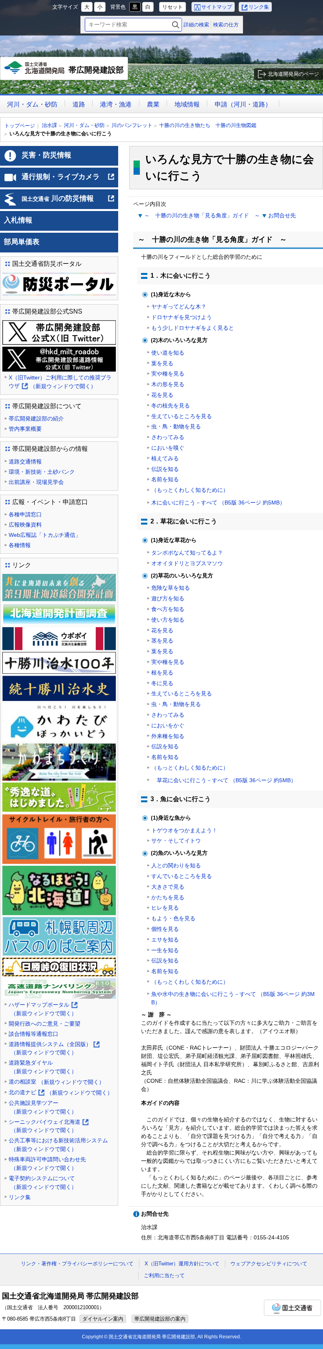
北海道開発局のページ (293, 74)
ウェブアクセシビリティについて (268, 1264)
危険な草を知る (170, 588)
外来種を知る (167, 736)
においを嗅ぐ (167, 448)
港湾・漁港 (116, 104)
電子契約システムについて (43, 1182)
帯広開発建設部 (66, 72)
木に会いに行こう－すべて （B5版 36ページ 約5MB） (218, 502)
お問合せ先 (282, 215)
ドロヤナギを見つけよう (181, 317)
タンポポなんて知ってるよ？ (187, 552)
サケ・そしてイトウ (176, 840)
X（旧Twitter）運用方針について (182, 1264)
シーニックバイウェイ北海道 (48, 1127)
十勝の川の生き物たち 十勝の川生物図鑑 (207, 125)
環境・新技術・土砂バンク (42, 472)
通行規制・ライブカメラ (68, 179)
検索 (176, 24)
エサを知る (165, 939)
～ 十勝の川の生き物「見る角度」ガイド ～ (202, 215)
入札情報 (18, 220)
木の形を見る (167, 384)
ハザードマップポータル (43, 1009)
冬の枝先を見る (170, 405)
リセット (172, 7)
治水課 (49, 125)
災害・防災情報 (46, 155)
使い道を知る (167, 352)
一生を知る (165, 950)
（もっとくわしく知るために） (189, 490)
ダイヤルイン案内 (102, 1319)
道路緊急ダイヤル (43, 1066)
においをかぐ (167, 725)
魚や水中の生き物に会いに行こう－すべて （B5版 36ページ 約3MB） (233, 998)
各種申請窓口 (25, 514)
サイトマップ (216, 7)
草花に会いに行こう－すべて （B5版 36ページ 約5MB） (223, 780)
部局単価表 (21, 242)
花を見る (162, 395)
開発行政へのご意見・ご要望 (44, 1023)
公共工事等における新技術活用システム (58, 1144)
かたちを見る (167, 897)
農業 (153, 104)
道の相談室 (56, 1081)
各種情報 (20, 545)
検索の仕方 (226, 25)
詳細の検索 (196, 25)
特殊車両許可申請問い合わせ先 (47, 1163)
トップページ (19, 126)
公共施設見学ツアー (43, 1107)
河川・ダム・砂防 (32, 104)
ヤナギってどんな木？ (178, 306)
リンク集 (259, 7)
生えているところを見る (181, 416)
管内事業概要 (25, 429)
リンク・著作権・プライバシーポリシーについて (77, 1264)
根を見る (162, 672)
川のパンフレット (131, 125)
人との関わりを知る (176, 865)
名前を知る (165, 479)
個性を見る (165, 929)
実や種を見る (167, 373)
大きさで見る (167, 887)
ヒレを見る (165, 907)
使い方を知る (167, 620)
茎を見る (162, 640)
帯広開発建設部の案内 (160, 1319)
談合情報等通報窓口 (33, 1034)
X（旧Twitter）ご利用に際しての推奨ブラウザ (60, 382)
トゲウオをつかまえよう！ (184, 830)
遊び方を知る (167, 598)
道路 (78, 104)
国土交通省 (292, 1308)
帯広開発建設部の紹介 (36, 418)
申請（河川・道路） (243, 104)
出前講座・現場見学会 (36, 482)
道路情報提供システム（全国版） (54, 1049)
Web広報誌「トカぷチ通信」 (45, 535)
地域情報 (187, 104)
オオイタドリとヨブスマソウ (187, 563)
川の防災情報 (68, 201)
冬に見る (162, 683)
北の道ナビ (61, 1093)
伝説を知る (165, 469)
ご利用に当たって (164, 1275)
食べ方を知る (167, 609)
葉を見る (162, 363)
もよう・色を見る (173, 918)
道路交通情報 (25, 461)
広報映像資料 (25, 524)
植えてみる (165, 458)
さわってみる (167, 437)
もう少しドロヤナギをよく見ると (192, 328)
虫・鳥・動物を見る (176, 426)
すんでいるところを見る (181, 876)
